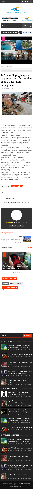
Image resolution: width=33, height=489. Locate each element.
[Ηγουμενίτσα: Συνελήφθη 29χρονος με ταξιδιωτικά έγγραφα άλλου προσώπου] (4, 373)
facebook (19, 283)
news (25, 32)
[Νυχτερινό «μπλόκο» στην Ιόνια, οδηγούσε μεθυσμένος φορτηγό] (4, 411)
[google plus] (15, 226)
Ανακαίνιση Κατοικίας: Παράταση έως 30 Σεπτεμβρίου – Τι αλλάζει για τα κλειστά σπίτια (20, 347)
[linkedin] (23, 226)
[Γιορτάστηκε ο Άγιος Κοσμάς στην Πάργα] (4, 382)
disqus (12, 283)
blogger (5, 283)
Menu (4, 2)
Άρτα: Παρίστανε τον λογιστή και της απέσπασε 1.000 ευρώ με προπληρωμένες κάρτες (15, 268)
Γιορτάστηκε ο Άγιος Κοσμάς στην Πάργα (19, 381)
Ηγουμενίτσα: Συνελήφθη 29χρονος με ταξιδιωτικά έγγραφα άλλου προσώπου (20, 373)
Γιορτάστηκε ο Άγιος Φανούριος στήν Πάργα (20, 363)
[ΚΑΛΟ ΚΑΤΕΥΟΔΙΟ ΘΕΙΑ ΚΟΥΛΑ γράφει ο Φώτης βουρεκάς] (4, 394)
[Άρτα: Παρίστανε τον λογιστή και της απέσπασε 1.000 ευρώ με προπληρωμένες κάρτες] (16, 261)
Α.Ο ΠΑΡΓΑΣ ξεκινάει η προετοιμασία (20, 354)
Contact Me (28, 335)
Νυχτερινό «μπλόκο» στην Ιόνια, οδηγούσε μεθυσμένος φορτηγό (18, 411)
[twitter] (10, 226)
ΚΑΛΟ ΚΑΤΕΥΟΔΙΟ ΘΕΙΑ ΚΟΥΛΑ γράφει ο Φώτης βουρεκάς (18, 393)
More (29, 247)
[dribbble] (20, 226)
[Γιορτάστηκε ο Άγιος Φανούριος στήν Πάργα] (20, 32)
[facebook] (12, 226)
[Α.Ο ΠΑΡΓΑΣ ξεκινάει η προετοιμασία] (4, 356)
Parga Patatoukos (20, 483)
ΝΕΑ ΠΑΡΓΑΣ (7, 88)
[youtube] (18, 226)
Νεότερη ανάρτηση (7, 233)
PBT (22, 486)
